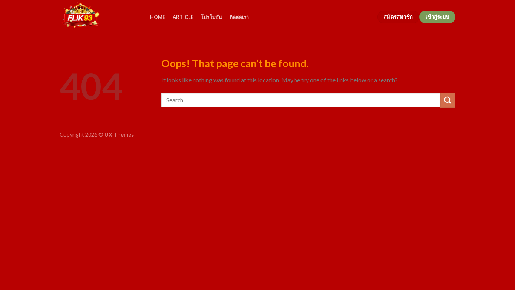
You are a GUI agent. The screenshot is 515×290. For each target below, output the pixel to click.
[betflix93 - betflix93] (97, 17)
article (183, 17)
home (158, 17)
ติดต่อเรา (239, 17)
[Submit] (447, 100)
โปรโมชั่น (211, 17)
